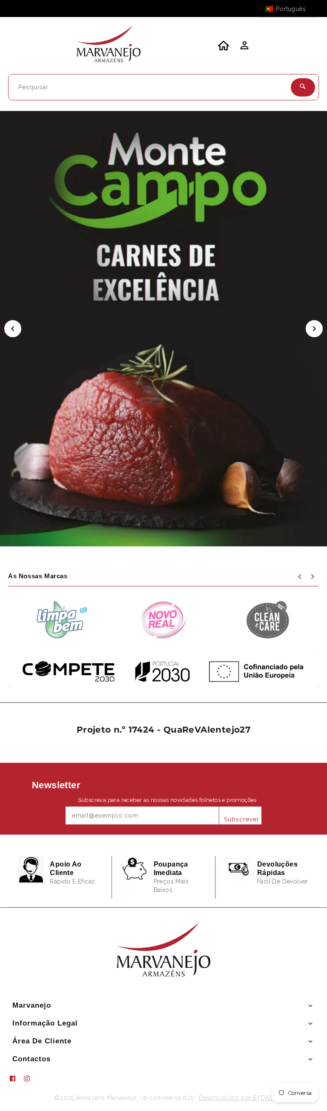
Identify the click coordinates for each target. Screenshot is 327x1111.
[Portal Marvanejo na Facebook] (15, 1078)
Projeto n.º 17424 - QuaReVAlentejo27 (163, 730)
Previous (12, 328)
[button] (289, 9)
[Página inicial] (109, 45)
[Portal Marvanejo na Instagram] (30, 1078)
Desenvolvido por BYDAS (236, 1097)
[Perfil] (243, 47)
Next (314, 328)
